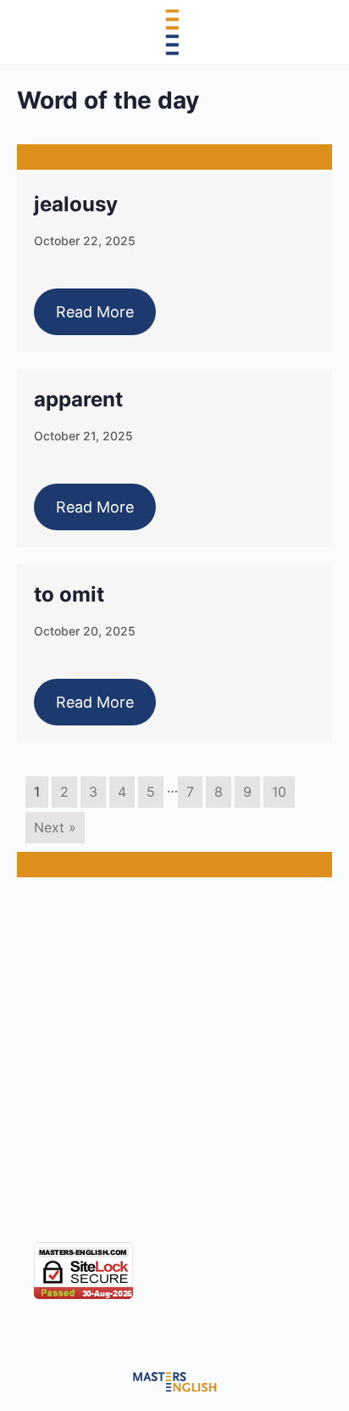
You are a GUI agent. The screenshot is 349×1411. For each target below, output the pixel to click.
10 (279, 791)
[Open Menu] (27, 31)
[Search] (317, 32)
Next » (55, 827)
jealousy (76, 204)
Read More (95, 312)
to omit (69, 594)
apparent (78, 399)
